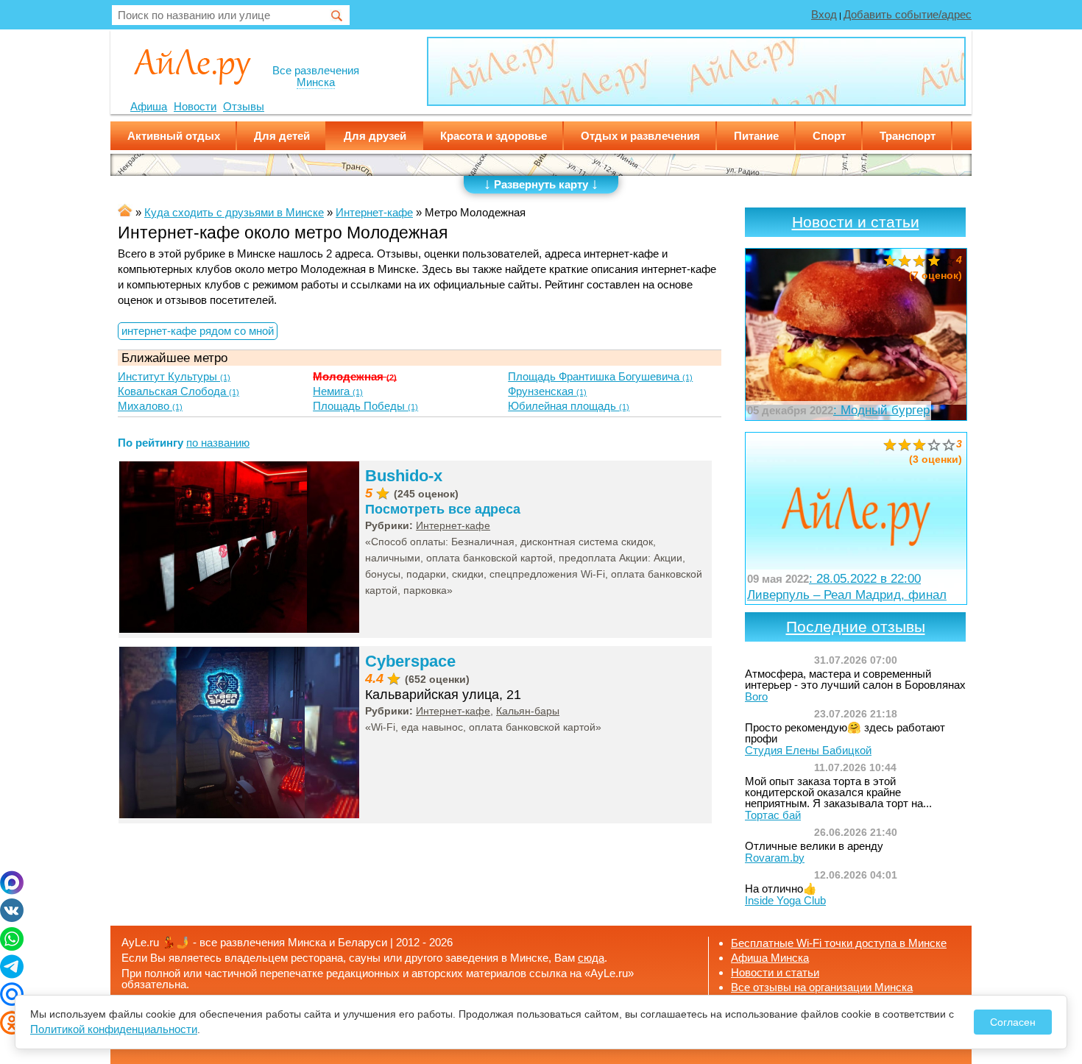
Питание (756, 136)
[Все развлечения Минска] (192, 65)
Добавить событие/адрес (908, 14)
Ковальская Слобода (178, 391)
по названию (218, 442)
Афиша (148, 106)
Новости (195, 106)
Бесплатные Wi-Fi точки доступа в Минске (839, 943)
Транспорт (908, 136)
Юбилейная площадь (568, 406)
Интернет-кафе (453, 525)
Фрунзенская (547, 391)
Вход (824, 14)
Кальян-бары (527, 711)
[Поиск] (337, 17)
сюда (591, 957)
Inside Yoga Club (785, 900)
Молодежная (355, 376)
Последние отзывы (855, 627)
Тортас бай (773, 815)
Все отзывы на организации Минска (822, 987)
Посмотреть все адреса (442, 509)
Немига (338, 391)
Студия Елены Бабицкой (808, 750)
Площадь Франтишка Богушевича (600, 376)
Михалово (150, 406)
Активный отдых (173, 136)
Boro (756, 696)
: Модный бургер (838, 409)
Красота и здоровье (493, 136)
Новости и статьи (855, 222)
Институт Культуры (174, 376)
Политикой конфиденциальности (113, 1029)
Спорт (829, 136)
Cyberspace (410, 661)
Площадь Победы (365, 406)
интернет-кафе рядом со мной (197, 330)
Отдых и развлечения (640, 136)
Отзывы (243, 106)
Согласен (1013, 1022)
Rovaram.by (775, 857)
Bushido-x (403, 476)
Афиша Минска (770, 957)
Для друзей (375, 136)
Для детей (282, 136)
